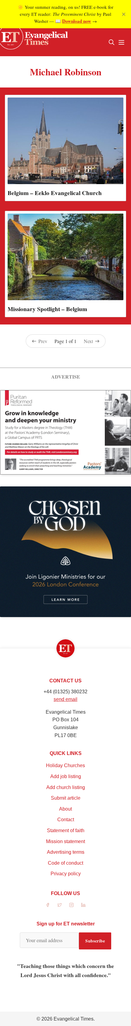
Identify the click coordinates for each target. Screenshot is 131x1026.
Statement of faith (65, 830)
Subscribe (95, 941)
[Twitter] (59, 905)
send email (65, 699)
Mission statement (65, 841)
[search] (111, 42)
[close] (124, 14)
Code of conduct (65, 863)
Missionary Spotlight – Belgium (47, 309)
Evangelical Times (74, 1018)
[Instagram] (71, 905)
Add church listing (65, 787)
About (65, 809)
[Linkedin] (83, 905)
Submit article (65, 798)
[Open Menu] (121, 42)
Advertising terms (65, 852)
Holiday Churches (65, 765)
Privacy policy (66, 873)
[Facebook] (47, 905)
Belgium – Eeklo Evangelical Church (55, 193)
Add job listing (65, 776)
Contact (65, 819)
